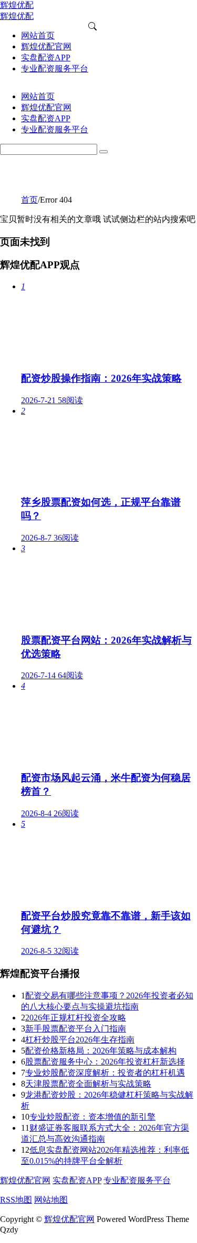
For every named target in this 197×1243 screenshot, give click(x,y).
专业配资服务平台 (137, 1180)
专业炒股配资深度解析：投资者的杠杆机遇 (105, 1072)
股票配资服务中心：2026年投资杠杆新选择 (105, 1061)
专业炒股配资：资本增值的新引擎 (92, 1116)
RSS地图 (16, 1199)
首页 (29, 199)
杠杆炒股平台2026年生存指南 (79, 1039)
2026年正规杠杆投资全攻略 (75, 1017)
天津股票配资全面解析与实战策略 (88, 1083)
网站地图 (51, 1199)
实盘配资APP (77, 1180)
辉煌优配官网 (25, 1180)
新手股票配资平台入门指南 (75, 1028)
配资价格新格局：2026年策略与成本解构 (101, 1050)
